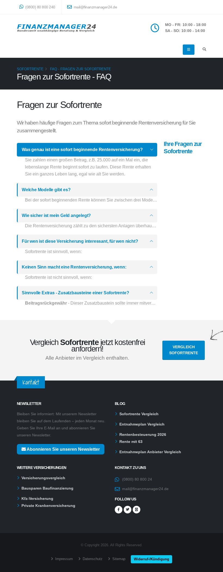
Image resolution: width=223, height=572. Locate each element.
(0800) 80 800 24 (137, 479)
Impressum (63, 559)
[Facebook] (118, 509)
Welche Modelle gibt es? (46, 189)
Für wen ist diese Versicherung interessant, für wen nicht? (80, 241)
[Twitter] (127, 509)
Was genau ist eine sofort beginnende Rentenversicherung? (82, 149)
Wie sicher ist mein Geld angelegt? (56, 215)
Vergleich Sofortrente (183, 350)
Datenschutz (92, 559)
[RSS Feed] (136, 509)
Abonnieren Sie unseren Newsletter (63, 449)
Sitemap (118, 559)
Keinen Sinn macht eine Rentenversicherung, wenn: (74, 267)
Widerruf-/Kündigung (151, 559)
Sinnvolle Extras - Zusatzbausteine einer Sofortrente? (75, 292)
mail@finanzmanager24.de (95, 7)
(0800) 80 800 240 (39, 7)
